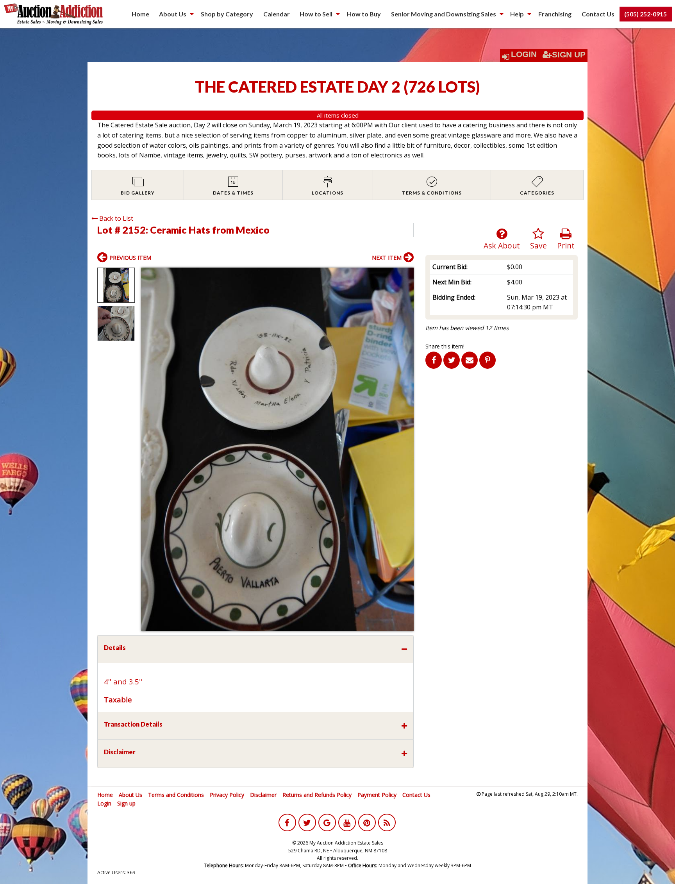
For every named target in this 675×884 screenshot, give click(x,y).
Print (566, 245)
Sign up (126, 803)
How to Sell (316, 14)
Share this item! (444, 346)
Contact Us (598, 14)
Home (140, 14)
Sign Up (569, 54)
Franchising (554, 14)
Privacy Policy (227, 794)
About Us (172, 14)
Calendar (276, 14)
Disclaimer (263, 794)
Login (524, 54)
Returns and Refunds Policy (317, 794)
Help (517, 14)
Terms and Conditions (176, 794)
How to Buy (364, 14)
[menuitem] (140, 14)
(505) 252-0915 (645, 14)
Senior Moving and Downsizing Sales (443, 14)
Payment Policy (376, 794)
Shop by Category (227, 14)
